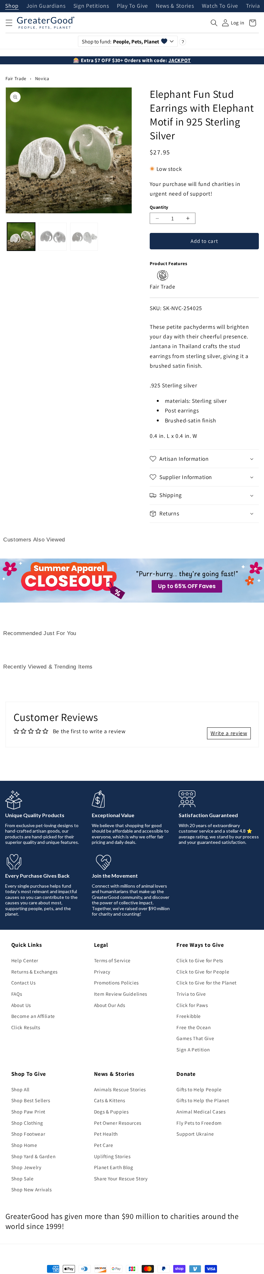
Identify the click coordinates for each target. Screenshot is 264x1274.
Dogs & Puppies (111, 1111)
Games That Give (195, 1038)
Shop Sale (22, 1178)
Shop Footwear (28, 1134)
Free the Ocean (193, 1027)
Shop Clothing (27, 1123)
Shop (12, 6)
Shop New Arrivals (31, 1189)
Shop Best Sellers (30, 1100)
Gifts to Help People (199, 1089)
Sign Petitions (91, 6)
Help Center (24, 960)
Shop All (20, 1089)
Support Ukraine (195, 1134)
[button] (8, 23)
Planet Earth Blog (113, 1167)
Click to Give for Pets (199, 960)
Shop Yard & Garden (33, 1156)
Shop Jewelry (26, 1167)
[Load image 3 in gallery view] (84, 237)
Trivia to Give (191, 994)
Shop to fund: (120, 41)
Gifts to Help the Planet (202, 1100)
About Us (21, 1005)
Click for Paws (192, 1005)
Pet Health (106, 1134)
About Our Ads (110, 1005)
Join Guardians (45, 6)
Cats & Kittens (109, 1100)
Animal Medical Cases (200, 1111)
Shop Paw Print (28, 1111)
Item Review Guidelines (120, 994)
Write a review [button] (229, 733)
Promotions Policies (116, 982)
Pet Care (103, 1145)
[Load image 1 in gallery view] (21, 237)
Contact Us (23, 982)
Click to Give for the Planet (206, 982)
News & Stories (175, 6)
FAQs (16, 994)
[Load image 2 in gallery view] (53, 237)
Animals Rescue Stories (120, 1089)
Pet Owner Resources (118, 1123)
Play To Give (132, 6)
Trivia (253, 6)
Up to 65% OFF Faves (187, 586)
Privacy (102, 971)
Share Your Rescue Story (121, 1178)
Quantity (159, 207)
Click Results (25, 1027)
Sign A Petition (193, 1049)
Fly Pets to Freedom (199, 1123)
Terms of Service (112, 960)
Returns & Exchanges (34, 971)
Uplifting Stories (112, 1156)
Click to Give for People (202, 971)
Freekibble (188, 1016)
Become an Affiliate (33, 1016)
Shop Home (24, 1145)
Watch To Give (220, 6)
